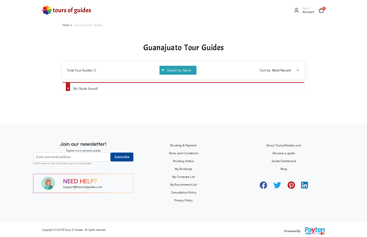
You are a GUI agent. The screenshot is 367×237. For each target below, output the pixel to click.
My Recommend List (183, 184)
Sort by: (265, 70)
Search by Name (179, 70)
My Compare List (183, 176)
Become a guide (284, 153)
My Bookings (183, 169)
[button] (321, 10)
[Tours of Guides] (67, 10)
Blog (284, 169)
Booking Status (183, 161)
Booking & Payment (183, 145)
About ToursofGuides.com (283, 145)
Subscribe (121, 157)
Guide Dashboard (284, 161)
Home (65, 25)
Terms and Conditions (183, 153)
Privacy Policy (183, 200)
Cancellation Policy (183, 192)
